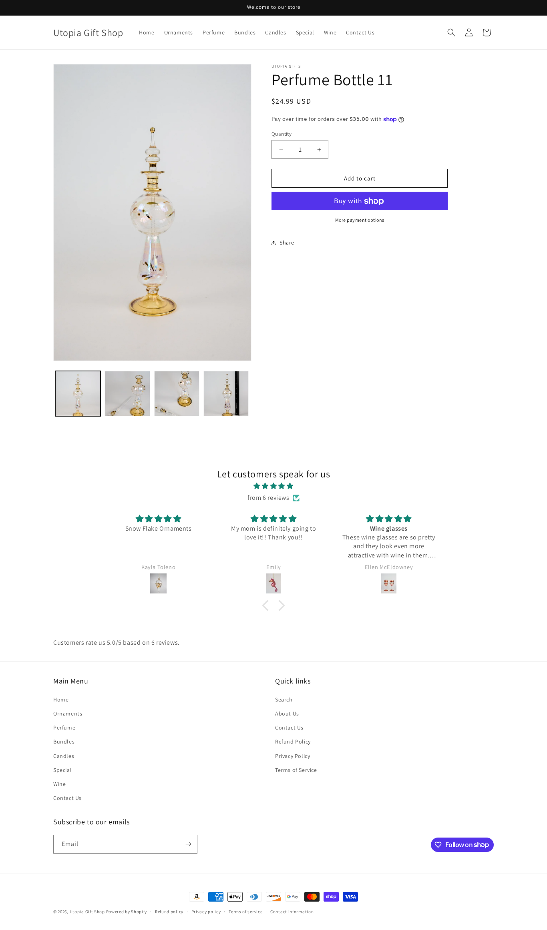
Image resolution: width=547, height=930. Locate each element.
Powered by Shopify (126, 911)
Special (62, 770)
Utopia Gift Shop (87, 911)
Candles (63, 755)
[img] (273, 486)
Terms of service (245, 911)
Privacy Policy (292, 755)
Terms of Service (296, 770)
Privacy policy (206, 911)
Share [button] (287, 242)
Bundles (63, 741)
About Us (287, 713)
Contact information (292, 911)
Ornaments (67, 713)
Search (284, 699)
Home (60, 699)
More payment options (359, 220)
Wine (59, 784)
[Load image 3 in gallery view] (176, 393)
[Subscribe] (188, 844)
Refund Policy (293, 741)
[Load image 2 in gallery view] (127, 393)
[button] (451, 32)
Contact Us (67, 798)
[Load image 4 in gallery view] (226, 393)
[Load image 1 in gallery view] (78, 393)
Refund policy (169, 911)
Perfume (64, 727)
